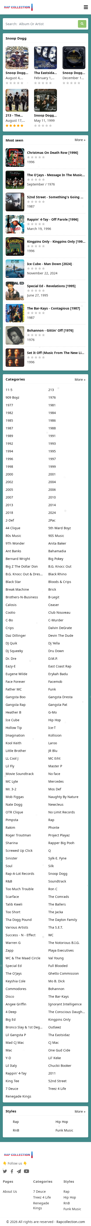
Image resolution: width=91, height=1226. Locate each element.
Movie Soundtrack (20, 773)
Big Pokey (55, 558)
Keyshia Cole (15, 981)
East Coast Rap (59, 666)
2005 (9, 489)
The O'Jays (14, 973)
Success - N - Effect (20, 935)
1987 (9, 428)
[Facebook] (11, 1170)
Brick (52, 589)
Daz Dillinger (16, 635)
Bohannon (56, 989)
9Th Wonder (15, 543)
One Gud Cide (59, 1050)
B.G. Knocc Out (59, 566)
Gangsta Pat (57, 704)
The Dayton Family (62, 919)
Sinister (12, 858)
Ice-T (52, 727)
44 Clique (13, 528)
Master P (55, 766)
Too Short (13, 912)
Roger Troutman (18, 835)
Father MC (14, 689)
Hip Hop (54, 720)
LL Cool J (12, 758)
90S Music (56, 535)
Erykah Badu (58, 674)
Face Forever (15, 681)
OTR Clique (14, 812)
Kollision (55, 735)
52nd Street (57, 1081)
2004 (52, 482)
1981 (52, 405)
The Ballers (57, 904)
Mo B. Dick (56, 981)
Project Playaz (59, 835)
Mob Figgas (15, 797)
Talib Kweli (14, 904)
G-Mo (52, 712)
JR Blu (52, 750)
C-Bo (9, 620)
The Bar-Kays (58, 996)
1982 (9, 413)
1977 (9, 405)
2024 (52, 512)
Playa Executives (61, 950)
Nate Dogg (14, 804)
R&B (9, 881)
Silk (51, 866)
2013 (9, 505)
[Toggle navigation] (86, 7)
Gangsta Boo (15, 697)
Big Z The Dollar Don (22, 566)
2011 (52, 1073)
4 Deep (11, 1012)
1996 (9, 459)
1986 (52, 420)
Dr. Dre (11, 658)
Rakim (10, 827)
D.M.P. (53, 658)
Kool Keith (13, 743)
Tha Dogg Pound (19, 919)
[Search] (82, 24)
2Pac (52, 520)
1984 (52, 413)
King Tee (12, 1081)
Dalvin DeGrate (60, 628)
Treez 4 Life (57, 1088)
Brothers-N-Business (22, 597)
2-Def (10, 520)
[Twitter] (5, 1170)
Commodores (16, 989)
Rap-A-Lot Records (20, 873)
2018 (9, 512)
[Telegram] (18, 1170)
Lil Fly (10, 766)
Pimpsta (12, 820)
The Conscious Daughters (66, 1012)
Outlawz (54, 1027)
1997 (52, 459)
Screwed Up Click (19, 850)
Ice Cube (12, 720)
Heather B (13, 712)
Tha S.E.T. (55, 927)
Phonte (53, 827)
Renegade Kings (18, 1096)
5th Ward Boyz (59, 528)
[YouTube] (25, 1170)
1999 (52, 466)
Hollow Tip (14, 727)
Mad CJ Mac (15, 1042)
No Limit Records (61, 812)
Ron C (52, 889)
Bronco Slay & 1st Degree (24, 1027)
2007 (9, 497)
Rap (51, 820)
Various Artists (17, 927)
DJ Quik (11, 643)
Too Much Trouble (20, 889)
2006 (52, 489)
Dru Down (56, 651)
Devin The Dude (60, 635)
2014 (52, 505)
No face (54, 773)
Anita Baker (57, 543)
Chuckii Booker (59, 1065)
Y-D (8, 1058)
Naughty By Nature (63, 797)
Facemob (55, 681)
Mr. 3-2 (11, 789)
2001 (52, 474)
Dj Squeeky (14, 651)
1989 (9, 436)
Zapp (10, 950)
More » (80, 139)
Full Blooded (58, 965)
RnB (15, 1130)
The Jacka (55, 912)
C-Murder (55, 620)
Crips (10, 628)
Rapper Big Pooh (61, 843)
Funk (52, 689)
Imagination (15, 735)
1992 (9, 443)
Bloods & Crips (59, 581)
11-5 (9, 389)
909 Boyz (12, 397)
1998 (9, 466)
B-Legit (53, 597)
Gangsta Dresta (60, 697)
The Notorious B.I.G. (64, 942)
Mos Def (54, 789)
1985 (9, 420)
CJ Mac (53, 1042)
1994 (9, 451)
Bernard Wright (18, 558)
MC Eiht (54, 758)
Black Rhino (57, 574)
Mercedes (56, 781)
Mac (9, 1050)
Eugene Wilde (16, 674)
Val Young (56, 958)
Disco (10, 996)
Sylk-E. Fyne (57, 858)
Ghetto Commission (63, 973)
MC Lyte (12, 781)
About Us (10, 1191)
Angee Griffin (16, 1004)
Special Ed (14, 965)
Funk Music (64, 1130)
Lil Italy (11, 1065)
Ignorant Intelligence (65, 1004)
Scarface (12, 896)
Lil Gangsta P (16, 1035)
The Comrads (58, 896)
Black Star (13, 581)
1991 (52, 436)
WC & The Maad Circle (23, 958)
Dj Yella (54, 643)
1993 (52, 443)
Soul (9, 866)
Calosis (11, 605)
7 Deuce (12, 1088)
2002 (9, 482)
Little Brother (16, 750)
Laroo (52, 743)
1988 (52, 428)
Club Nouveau (59, 612)
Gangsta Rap (16, 704)
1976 (52, 397)
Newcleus (55, 804)
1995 (52, 451)
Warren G (13, 942)
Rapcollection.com (70, 1221)
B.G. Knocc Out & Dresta (24, 574)
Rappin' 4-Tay (16, 1073)
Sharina (12, 843)
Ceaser (53, 605)
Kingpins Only (59, 1019)
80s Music (13, 535)
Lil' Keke (54, 1058)
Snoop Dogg (57, 873)
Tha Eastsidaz (59, 1035)
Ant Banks (13, 551)
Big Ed (11, 1019)
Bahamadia (57, 551)
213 (51, 389)
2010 (52, 497)
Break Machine (17, 589)
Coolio (10, 612)
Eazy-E (11, 666)
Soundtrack (57, 881)
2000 (9, 474)
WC (50, 935)
